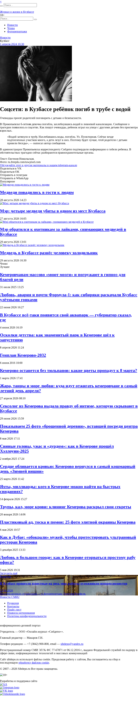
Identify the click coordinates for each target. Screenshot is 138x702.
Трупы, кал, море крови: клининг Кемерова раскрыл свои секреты (65, 506)
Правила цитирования (21, 612)
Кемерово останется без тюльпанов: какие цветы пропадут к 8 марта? (68, 370)
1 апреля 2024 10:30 (12, 44)
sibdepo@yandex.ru (72, 643)
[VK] (6, 690)
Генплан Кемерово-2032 (23, 355)
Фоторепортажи (17, 31)
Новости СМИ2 (9, 597)
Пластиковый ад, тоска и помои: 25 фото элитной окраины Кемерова (67, 522)
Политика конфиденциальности (27, 616)
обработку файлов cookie (34, 662)
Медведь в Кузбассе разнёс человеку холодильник (49, 252)
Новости (12, 25)
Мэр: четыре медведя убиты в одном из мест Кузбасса (52, 211)
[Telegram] (9, 687)
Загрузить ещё (8, 573)
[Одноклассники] (12, 694)
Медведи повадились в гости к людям (37, 192)
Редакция (13, 603)
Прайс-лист (14, 609)
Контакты (13, 606)
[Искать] (1, 5)
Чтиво (11, 28)
